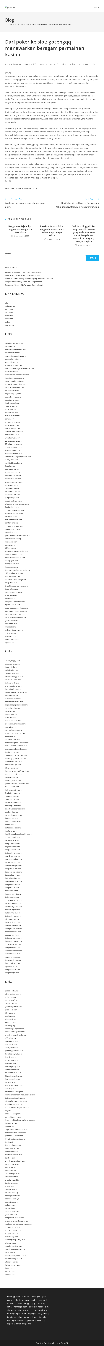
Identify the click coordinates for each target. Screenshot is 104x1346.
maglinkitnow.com (12, 850)
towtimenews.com (12, 752)
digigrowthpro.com (13, 994)
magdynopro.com (12, 884)
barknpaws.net (11, 714)
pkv (6, 303)
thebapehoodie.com (13, 774)
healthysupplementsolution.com (18, 834)
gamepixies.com (11, 485)
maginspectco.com (12, 969)
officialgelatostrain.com (14, 573)
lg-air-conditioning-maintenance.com (20, 1120)
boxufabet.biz (10, 598)
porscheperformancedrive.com (17, 535)
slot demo (9, 312)
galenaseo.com (11, 1214)
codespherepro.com (13, 931)
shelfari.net (9, 1186)
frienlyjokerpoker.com (14, 1076)
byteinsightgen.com (13, 916)
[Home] (6, 24)
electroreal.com (11, 371)
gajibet (10, 1323)
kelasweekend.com (12, 1265)
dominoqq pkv (24, 1303)
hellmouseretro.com (13, 790)
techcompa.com (11, 1060)
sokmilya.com (10, 633)
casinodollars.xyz (12, 1199)
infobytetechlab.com (13, 928)
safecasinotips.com (12, 494)
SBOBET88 (84, 64)
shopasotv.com (11, 1233)
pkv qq (42, 1300)
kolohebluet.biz (11, 1176)
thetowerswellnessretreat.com (17, 570)
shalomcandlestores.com (15, 733)
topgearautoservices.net (15, 601)
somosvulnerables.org (14, 526)
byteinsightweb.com (13, 853)
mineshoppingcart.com (14, 381)
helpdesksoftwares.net (14, 343)
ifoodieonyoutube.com (14, 378)
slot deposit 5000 (15, 1320)
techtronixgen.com (12, 862)
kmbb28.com (10, 627)
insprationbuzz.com (13, 689)
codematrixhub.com (13, 900)
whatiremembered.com (14, 1104)
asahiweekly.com (12, 469)
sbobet (34, 1300)
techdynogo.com (12, 840)
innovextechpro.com (13, 865)
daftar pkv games (23, 1323)
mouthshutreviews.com (14, 387)
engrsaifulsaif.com (12, 450)
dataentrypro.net (12, 673)
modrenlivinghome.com (15, 614)
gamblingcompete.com (14, 1028)
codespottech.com (12, 837)
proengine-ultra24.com (14, 1136)
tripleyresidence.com (13, 519)
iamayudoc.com (11, 460)
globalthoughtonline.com (15, 724)
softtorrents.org (11, 523)
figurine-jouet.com (12, 604)
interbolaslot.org (12, 667)
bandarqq (9, 315)
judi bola (19, 188)
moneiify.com (10, 727)
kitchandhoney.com (13, 1145)
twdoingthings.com (13, 805)
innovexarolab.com (13, 925)
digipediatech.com (12, 846)
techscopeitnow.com (13, 960)
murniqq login (13, 1313)
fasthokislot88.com (12, 491)
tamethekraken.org (13, 538)
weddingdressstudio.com (15, 1161)
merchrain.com (11, 623)
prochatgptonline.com (14, 1051)
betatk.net (9, 1268)
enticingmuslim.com (13, 780)
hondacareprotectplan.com (16, 746)
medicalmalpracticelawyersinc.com (19, 1224)
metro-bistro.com (12, 1148)
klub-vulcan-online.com (14, 513)
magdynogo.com (12, 973)
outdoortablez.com (13, 828)
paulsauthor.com (12, 812)
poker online (10, 306)
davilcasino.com (11, 412)
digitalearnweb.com (13, 664)
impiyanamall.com (12, 403)
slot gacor (9, 309)
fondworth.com (11, 695)
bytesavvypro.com (12, 913)
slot (35, 188)
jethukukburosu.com (13, 761)
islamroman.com (12, 1069)
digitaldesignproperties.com (16, 705)
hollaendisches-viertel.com (16, 1132)
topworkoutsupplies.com (15, 384)
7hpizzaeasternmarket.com (16, 1129)
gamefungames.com (13, 441)
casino (12, 188)
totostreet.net (11, 409)
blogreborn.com (11, 1041)
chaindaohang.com (13, 1114)
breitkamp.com (11, 516)
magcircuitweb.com (13, 869)
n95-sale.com (10, 1038)
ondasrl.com (10, 545)
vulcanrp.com (10, 1088)
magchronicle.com (12, 843)
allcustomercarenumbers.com (17, 504)
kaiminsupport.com (13, 679)
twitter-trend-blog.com (14, 1091)
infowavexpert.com (13, 894)
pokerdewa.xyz (11, 1205)
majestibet (29, 1320)
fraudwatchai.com (12, 415)
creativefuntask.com (13, 447)
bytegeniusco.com (12, 897)
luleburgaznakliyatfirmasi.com (17, 771)
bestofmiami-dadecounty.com (17, 375)
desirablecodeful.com (13, 815)
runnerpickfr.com (12, 1000)
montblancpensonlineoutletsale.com (20, 1095)
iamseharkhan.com (13, 698)
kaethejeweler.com (12, 576)
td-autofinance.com (13, 1072)
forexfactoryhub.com (13, 1054)
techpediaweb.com (12, 875)
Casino (63, 64)
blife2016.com (10, 548)
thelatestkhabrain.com (14, 701)
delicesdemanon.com (13, 1155)
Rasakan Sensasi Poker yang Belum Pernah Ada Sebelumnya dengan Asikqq (52, 231)
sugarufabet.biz (11, 595)
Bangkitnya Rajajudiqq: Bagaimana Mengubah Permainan (20, 229)
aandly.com (9, 1271)
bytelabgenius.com (12, 878)
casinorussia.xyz (11, 1189)
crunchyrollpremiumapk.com (17, 742)
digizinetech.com (12, 919)
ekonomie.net (10, 1243)
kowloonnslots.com (13, 1079)
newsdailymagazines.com (15, 356)
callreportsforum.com (14, 630)
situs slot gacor (36, 1306)
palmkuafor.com (11, 670)
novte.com (9, 1126)
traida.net (9, 1142)
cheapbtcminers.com (13, 453)
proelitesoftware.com (13, 501)
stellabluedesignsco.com (15, 809)
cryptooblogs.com (12, 422)
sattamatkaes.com (12, 739)
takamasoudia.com (13, 802)
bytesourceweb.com (13, 938)
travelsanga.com (11, 1236)
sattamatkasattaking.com (15, 579)
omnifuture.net (11, 1003)
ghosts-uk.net (10, 1019)
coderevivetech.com (13, 944)
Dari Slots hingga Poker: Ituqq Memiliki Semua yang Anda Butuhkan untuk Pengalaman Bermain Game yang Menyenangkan (84, 234)
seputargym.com (12, 400)
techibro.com (10, 1082)
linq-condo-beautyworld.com (17, 1107)
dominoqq (9, 325)
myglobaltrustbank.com (15, 1217)
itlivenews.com (11, 1252)
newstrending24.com (13, 1258)
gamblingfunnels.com (13, 1006)
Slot (94, 64)
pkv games (28, 188)
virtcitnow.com (11, 1044)
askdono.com (10, 1022)
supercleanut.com (12, 472)
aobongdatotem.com (13, 365)
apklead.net (10, 642)
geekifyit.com (10, 736)
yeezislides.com (11, 362)
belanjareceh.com (12, 683)
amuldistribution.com (14, 431)
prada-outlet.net (11, 991)
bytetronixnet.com (12, 963)
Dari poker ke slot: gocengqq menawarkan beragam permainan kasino (45, 24)
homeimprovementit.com (15, 349)
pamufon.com (11, 532)
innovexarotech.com (13, 950)
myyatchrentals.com (13, 730)
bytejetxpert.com (12, 966)
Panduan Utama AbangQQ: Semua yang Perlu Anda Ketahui (29, 278)
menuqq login (13, 1296)
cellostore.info (11, 717)
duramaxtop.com (12, 799)
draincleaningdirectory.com (16, 755)
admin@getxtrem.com (19, 64)
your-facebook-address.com (16, 608)
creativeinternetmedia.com (16, 1035)
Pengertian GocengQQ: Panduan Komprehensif (24, 285)
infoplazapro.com (12, 887)
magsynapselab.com (13, 859)
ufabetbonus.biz (11, 1262)
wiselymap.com (11, 1047)
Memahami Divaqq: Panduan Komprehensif (22, 275)
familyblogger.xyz (12, 507)
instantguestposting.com (15, 1240)
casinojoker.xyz (11, 1202)
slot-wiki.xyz (10, 1208)
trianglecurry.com (12, 564)
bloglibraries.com (12, 768)
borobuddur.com (12, 434)
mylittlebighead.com (13, 463)
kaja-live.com (10, 1057)
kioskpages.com (11, 560)
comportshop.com (12, 1227)
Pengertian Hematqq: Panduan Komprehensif (23, 272)
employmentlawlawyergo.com (17, 1221)
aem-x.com (9, 419)
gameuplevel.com (12, 425)
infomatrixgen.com (12, 922)
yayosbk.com (10, 1167)
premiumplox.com (12, 1164)
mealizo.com (10, 711)
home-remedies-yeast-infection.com (19, 368)
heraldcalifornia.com (13, 479)
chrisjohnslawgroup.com (15, 510)
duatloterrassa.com (13, 529)
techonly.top (10, 1025)
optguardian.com (12, 406)
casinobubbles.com (13, 397)
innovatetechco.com (13, 881)
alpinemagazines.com (13, 1085)
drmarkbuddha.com (13, 1117)
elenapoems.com (12, 786)
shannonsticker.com (13, 686)
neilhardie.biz (10, 1170)
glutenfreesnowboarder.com (16, 551)
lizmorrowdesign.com (13, 554)
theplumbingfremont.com (15, 1255)
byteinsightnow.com (13, 941)
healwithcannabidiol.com (15, 557)
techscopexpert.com (13, 872)
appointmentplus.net (13, 1246)
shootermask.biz (12, 1180)
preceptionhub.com (13, 359)
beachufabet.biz (11, 589)
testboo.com (10, 1158)
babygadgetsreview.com (15, 1098)
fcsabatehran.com (12, 793)
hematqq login (20, 1306)
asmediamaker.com (13, 720)
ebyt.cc (8, 1110)
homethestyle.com (12, 428)
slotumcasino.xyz (12, 1192)
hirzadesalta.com (12, 390)
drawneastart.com (12, 488)
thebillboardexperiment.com (16, 586)
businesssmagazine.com (15, 1032)
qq (35, 1303)
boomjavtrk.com (12, 639)
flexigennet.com (11, 818)
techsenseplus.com (13, 903)
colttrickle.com (11, 997)
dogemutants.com (12, 796)
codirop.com (10, 1016)
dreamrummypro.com (14, 676)
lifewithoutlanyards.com (15, 1139)
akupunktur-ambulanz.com (16, 1101)
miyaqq (40, 1320)
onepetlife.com (11, 583)
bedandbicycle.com (13, 475)
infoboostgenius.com (13, 906)
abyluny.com (10, 636)
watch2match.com (12, 1211)
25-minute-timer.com (13, 444)
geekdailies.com (11, 620)
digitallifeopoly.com (13, 393)
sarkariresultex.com (13, 708)
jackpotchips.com (12, 497)
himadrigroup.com (12, 1066)
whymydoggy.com (12, 661)
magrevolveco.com (12, 947)
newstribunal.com (12, 352)
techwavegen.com (12, 909)
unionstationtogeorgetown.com (18, 456)
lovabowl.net (10, 346)
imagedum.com (11, 567)
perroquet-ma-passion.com (16, 611)
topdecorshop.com (13, 1230)
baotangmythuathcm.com (15, 758)
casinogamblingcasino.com (16, 749)
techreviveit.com (12, 890)
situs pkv (26, 1296)
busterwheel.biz (11, 1183)
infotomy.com (11, 831)
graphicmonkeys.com (13, 482)
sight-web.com (11, 1063)
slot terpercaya (22, 1300)
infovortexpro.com (12, 954)
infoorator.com (11, 1123)
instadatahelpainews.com (15, 617)
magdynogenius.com (13, 856)
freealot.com (10, 466)
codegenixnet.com (12, 935)
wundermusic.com (12, 438)
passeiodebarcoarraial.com (16, 692)
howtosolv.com (11, 1151)
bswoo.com (9, 1274)
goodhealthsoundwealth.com (17, 783)
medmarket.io (11, 824)
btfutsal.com (10, 1013)
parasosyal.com (11, 777)
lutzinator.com (11, 542)
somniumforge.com (13, 765)
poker (72, 64)
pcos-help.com (11, 1010)
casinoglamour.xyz (12, 1195)
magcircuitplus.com (13, 957)
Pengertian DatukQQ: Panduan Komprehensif (23, 281)
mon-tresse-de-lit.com (14, 592)
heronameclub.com (13, 821)
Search (8, 253)
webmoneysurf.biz (12, 1173)
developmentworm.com (15, 1249)
